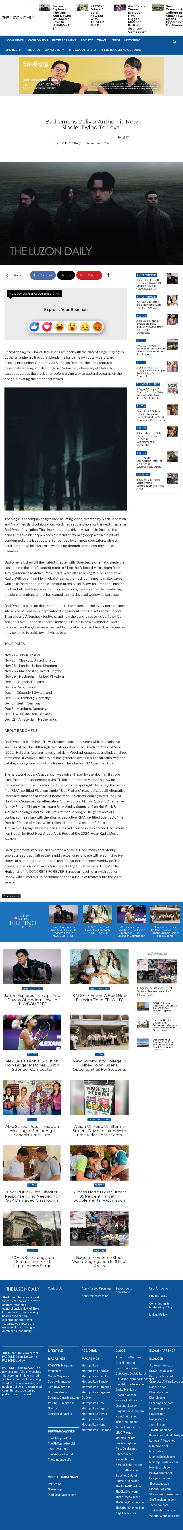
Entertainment (11, 896)
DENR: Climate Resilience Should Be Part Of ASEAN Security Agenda (165, 1007)
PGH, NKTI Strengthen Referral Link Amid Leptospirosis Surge (149, 462)
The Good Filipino (148, 384)
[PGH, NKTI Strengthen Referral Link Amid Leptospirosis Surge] (172, 456)
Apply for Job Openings (96, 1288)
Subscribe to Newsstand (124, 1290)
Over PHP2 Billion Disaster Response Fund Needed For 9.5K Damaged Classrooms (150, 415)
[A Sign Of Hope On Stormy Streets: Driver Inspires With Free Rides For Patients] (172, 388)
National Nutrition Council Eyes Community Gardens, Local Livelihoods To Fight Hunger (165, 1025)
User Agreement (160, 1288)
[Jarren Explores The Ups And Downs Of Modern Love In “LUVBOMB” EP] (44, 7)
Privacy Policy (158, 1296)
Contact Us (55, 1288)
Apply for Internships (95, 1296)
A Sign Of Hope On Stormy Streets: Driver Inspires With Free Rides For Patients (150, 393)
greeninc (143, 474)
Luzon (141, 340)
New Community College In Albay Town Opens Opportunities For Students (150, 350)
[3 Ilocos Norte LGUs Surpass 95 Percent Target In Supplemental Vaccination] (172, 431)
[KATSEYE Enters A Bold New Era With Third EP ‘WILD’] (82, 7)
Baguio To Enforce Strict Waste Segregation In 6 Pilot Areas (150, 484)
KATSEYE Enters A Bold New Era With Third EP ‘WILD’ (97, 15)
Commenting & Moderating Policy (160, 1305)
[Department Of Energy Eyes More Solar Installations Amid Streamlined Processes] (143, 1042)
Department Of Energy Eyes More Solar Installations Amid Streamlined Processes (163, 1044)
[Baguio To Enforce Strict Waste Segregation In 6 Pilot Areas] (172, 478)
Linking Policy (158, 1314)
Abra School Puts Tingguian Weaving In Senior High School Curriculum (150, 372)
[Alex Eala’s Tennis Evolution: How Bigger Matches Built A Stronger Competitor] (120, 7)
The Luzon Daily (70, 143)
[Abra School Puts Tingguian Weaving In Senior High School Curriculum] (172, 366)
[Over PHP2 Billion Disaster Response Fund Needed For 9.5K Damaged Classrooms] (172, 409)
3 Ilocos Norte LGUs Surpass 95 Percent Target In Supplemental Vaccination (100, 1196)
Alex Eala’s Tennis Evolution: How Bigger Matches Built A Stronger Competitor (137, 18)
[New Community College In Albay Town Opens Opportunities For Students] (158, 7)
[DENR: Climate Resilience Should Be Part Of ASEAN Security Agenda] (143, 1006)
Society (141, 315)
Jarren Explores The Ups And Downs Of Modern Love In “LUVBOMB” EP (62, 17)
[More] (108, 275)
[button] (174, 41)
